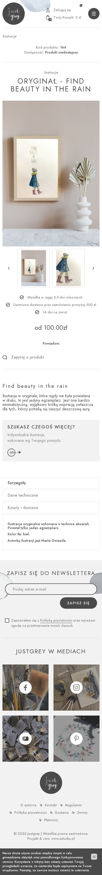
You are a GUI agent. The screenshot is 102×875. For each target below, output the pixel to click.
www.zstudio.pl (63, 838)
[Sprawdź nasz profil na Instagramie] (76, 687)
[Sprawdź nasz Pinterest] (76, 739)
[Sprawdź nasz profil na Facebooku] (25, 687)
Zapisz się (78, 603)
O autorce (28, 805)
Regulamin (73, 805)
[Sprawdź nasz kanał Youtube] (25, 739)
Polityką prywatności (56, 620)
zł (65, 17)
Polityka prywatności (30, 812)
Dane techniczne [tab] (23, 495)
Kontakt (51, 805)
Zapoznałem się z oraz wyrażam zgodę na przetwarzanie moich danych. (53, 623)
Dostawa (62, 812)
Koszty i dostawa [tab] (23, 508)
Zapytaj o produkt (27, 357)
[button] (8, 268)
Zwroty (82, 812)
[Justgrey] (13, 13)
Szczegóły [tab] (17, 483)
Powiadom (51, 343)
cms (46, 838)
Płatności (51, 819)
